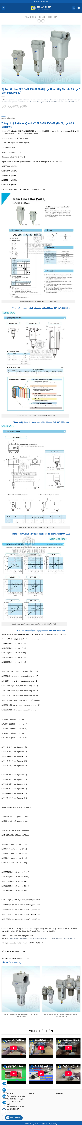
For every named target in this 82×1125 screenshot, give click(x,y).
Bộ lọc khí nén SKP (48, 17)
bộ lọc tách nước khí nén (23, 100)
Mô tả (4, 118)
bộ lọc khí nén (11, 100)
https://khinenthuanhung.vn (19, 938)
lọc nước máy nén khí (25, 102)
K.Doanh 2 (4, 1092)
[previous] (1, 993)
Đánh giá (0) (11, 118)
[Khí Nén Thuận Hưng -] (41, 8)
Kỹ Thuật (4, 1105)
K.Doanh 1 (4, 1086)
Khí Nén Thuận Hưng (50, 1124)
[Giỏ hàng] (78, 8)
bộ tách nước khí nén (37, 100)
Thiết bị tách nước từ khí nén (68, 102)
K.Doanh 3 (4, 1098)
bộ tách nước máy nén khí (69, 100)
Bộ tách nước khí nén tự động (53, 100)
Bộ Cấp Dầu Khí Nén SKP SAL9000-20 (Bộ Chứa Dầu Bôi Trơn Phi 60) (21, 1015)
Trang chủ (30, 17)
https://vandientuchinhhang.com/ (62, 938)
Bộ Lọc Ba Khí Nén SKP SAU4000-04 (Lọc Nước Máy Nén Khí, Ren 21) (61, 1015)
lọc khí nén (15, 102)
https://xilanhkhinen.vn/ (39, 938)
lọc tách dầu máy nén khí (39, 102)
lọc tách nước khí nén (53, 102)
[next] (80, 993)
